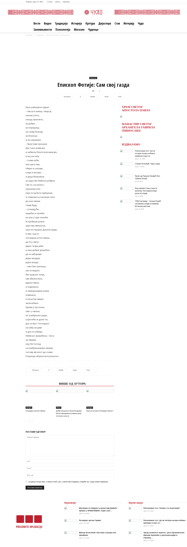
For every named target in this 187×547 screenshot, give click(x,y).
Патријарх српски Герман (35, 411)
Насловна (29, 35)
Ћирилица (66, 2)
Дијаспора (105, 23)
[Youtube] (159, 2)
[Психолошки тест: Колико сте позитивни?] (135, 511)
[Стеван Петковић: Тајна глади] (126, 166)
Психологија (62, 29)
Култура (90, 23)
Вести (36, 23)
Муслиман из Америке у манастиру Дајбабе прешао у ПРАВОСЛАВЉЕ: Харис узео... (98, 509)
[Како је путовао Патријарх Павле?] (100, 399)
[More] (127, 96)
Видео (47, 23)
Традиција (61, 23)
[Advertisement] (93, 56)
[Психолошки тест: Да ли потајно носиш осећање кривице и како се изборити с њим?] (126, 154)
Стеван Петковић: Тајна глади (147, 164)
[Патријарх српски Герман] (39, 399)
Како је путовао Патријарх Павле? (99, 411)
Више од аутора (72, 383)
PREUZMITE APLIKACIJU (29, 526)
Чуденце (93, 29)
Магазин (79, 29)
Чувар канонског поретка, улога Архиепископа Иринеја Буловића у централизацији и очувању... (164, 535)
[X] (155, 2)
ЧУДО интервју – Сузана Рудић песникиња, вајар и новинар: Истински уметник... (148, 203)
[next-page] (31, 421)
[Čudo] (93, 12)
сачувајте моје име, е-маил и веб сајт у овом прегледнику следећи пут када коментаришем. (68, 481)
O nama (50, 2)
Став (117, 23)
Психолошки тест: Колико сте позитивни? (161, 508)
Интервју (129, 23)
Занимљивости (42, 29)
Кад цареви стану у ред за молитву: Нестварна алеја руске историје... (146, 190)
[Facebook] (151, 2)
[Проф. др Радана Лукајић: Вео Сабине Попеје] (126, 179)
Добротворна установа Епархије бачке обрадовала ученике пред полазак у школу (69, 413)
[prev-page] (27, 421)
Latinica (57, 2)
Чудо (141, 23)
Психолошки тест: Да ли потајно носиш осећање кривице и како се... (145, 153)
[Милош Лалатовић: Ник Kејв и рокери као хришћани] (70, 535)
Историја (76, 23)
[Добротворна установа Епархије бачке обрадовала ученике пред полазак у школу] (70, 399)
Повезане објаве (41, 383)
